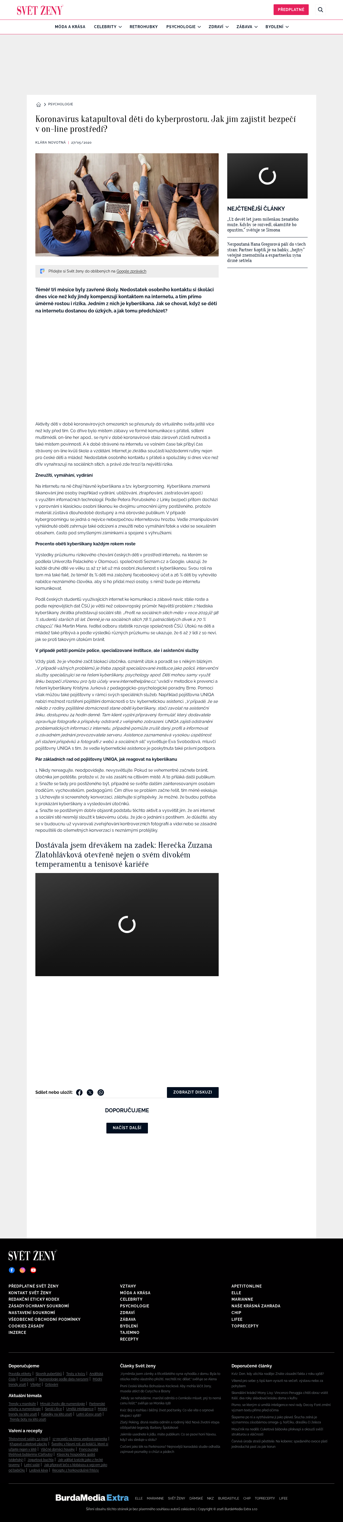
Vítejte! (35, 1384)
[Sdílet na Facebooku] (79, 1092)
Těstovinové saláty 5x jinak (28, 1439)
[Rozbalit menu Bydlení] (286, 26)
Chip (236, 1313)
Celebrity (105, 27)
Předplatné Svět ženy (34, 1286)
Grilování (51, 1384)
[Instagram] (22, 1270)
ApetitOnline (247, 1286)
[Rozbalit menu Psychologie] (198, 26)
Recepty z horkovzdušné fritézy (75, 1470)
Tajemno (130, 1332)
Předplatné (291, 10)
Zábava (244, 27)
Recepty (129, 1339)
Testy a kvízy (75, 1374)
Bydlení (275, 27)
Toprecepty (245, 1326)
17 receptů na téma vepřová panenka (80, 1439)
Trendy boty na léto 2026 (28, 1419)
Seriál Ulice (53, 1409)
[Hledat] (320, 9)
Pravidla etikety (20, 1374)
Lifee (237, 1319)
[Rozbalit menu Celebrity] (119, 26)
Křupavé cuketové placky (28, 1444)
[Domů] (40, 9)
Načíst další (127, 1128)
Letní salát (32, 1465)
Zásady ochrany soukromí (39, 1306)
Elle (236, 1293)
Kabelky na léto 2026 (56, 1414)
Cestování (27, 1379)
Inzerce (17, 1332)
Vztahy (128, 1286)
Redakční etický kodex (34, 1299)
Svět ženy (176, 1498)
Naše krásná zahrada (256, 1306)
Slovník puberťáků (49, 1374)
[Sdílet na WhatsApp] (101, 1092)
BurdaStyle (228, 1498)
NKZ (210, 1498)
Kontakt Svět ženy (30, 1293)
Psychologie (181, 27)
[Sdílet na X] (90, 1092)
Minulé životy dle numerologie (62, 1404)
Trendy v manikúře (22, 1404)
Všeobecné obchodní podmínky (45, 1319)
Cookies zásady (26, 1326)
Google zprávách (131, 271)
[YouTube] (33, 1270)
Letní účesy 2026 (89, 1414)
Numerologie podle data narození (63, 1379)
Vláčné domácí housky (58, 1449)
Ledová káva (38, 1470)
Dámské (196, 1498)
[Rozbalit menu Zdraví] (225, 26)
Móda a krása (70, 27)
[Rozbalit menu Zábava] (254, 26)
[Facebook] (12, 1270)
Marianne (242, 1299)
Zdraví (216, 27)
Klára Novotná (50, 142)
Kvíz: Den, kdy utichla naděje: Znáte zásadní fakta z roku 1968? (278, 1374)
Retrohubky (144, 27)
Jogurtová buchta (41, 1460)
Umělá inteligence (80, 1409)
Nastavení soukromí (32, 1313)
